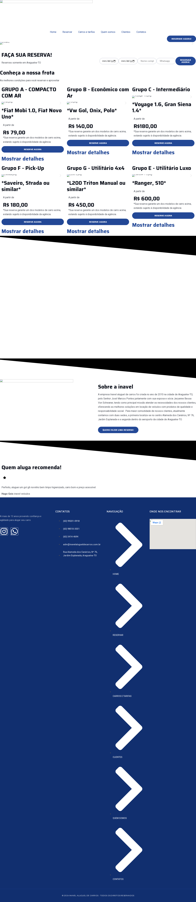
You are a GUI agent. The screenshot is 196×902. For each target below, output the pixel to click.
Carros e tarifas (86, 32)
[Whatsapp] (14, 531)
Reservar (67, 32)
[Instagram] (4, 531)
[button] (3, 43)
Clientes (125, 32)
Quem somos (108, 32)
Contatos (141, 32)
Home (53, 32)
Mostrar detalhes (23, 159)
